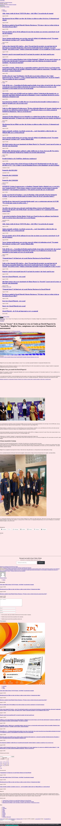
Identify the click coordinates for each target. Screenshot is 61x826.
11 (1, 762)
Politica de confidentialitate (12, 825)
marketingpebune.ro (12, 818)
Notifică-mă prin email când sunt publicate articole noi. (11, 618)
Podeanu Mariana (3, 331)
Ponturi (3, 156)
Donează (1, 317)
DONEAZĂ (2, 5)
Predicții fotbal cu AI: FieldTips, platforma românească (19, 158)
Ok (6, 825)
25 (1, 765)
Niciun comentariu (16, 331)
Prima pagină (2, 318)
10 (0, 762)
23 (8, 764)
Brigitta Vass (2, 566)
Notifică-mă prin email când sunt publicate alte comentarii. (12, 616)
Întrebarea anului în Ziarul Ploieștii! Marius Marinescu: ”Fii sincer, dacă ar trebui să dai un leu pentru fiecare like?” (23, 593)
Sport (3, 43)
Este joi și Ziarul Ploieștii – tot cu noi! (13, 276)
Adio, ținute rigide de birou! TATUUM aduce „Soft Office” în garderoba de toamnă (27, 13)
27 (4, 765)
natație (16, 566)
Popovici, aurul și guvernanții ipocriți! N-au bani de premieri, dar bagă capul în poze (28, 54)
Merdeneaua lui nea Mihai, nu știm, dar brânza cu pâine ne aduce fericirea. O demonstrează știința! (20, 589)
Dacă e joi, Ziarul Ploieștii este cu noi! (14, 306)
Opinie (3, 255)
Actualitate (4, 10)
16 (8, 762)
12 (3, 762)
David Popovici (12, 566)
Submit (13, 820)
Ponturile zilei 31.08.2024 (10, 175)
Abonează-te (41, 562)
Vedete (3, 82)
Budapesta (7, 566)
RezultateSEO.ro (47, 818)
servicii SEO (37, 818)
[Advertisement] (30, 389)
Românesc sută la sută (6, 286)
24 (0, 765)
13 (4, 762)
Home (3, 9)
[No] (18, 825)
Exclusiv (4, 183)
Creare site (2, 818)
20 (4, 764)
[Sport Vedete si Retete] (4, 6)
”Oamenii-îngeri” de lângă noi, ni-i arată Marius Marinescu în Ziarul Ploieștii (26, 258)
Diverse (3, 221)
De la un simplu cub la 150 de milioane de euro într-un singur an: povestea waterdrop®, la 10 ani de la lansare (22, 704)
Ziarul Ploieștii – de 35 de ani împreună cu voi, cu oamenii (20, 311)
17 (0, 764)
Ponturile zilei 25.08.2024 (10, 180)
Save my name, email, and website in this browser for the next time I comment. (16, 614)
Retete (3, 121)
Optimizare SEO (19, 818)
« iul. (1, 768)
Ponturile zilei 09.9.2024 (9, 170)
